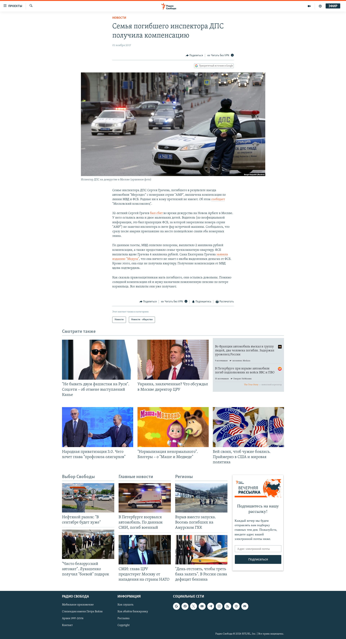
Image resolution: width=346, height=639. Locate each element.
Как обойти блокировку (132, 611)
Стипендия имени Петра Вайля (82, 611)
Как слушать (125, 604)
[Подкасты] (236, 606)
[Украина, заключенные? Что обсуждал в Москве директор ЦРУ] (173, 360)
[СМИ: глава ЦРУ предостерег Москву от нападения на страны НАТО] (145, 549)
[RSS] (227, 606)
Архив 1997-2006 (72, 618)
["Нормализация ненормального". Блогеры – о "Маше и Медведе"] (173, 427)
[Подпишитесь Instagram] (219, 606)
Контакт (67, 625)
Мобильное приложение (78, 604)
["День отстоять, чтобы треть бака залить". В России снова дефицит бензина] (201, 549)
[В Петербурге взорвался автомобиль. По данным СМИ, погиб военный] (145, 497)
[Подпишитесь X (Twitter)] (193, 606)
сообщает (218, 199)
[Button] (194, 55)
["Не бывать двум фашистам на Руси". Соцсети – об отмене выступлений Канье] (97, 360)
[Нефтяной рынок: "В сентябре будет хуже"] (88, 497)
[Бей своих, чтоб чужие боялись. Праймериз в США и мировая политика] (248, 427)
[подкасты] (320, 6)
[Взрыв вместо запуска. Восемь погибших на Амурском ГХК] (201, 497)
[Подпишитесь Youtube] (202, 606)
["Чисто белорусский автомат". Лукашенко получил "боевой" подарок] (88, 544)
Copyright (123, 625)
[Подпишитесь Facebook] (184, 606)
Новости (119, 18)
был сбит (156, 213)
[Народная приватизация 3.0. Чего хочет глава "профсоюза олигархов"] (97, 427)
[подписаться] (244, 606)
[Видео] (309, 6)
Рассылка (123, 618)
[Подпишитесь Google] (176, 606)
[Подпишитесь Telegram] (210, 606)
